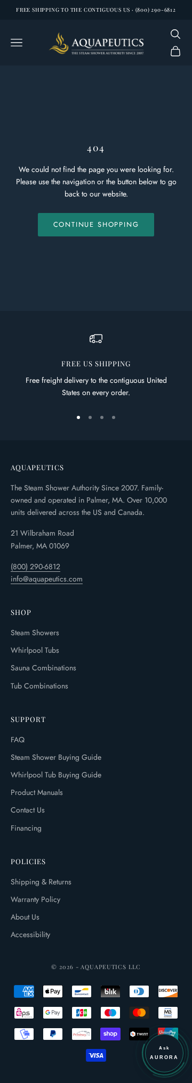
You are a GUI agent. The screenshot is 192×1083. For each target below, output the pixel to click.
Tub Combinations (39, 685)
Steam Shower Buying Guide (56, 757)
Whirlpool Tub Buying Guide (56, 774)
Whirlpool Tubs (35, 650)
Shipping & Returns (41, 881)
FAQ (18, 739)
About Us (25, 917)
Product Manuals (37, 792)
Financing (26, 828)
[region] (96, 365)
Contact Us (28, 810)
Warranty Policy (35, 899)
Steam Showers (35, 632)
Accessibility (30, 934)
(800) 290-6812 (35, 566)
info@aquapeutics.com (47, 578)
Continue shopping (96, 224)
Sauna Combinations (43, 667)
